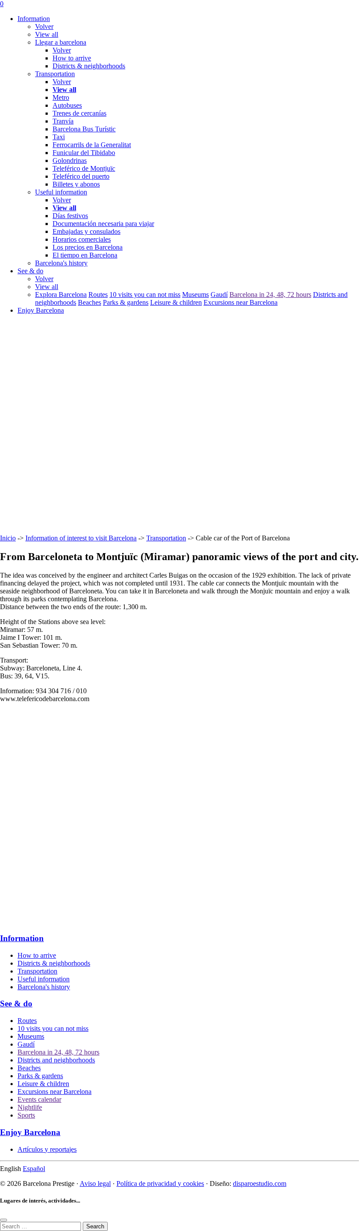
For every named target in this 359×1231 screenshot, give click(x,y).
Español (34, 1168)
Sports (26, 1115)
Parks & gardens (125, 302)
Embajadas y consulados (86, 231)
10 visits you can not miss (144, 294)
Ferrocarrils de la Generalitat (92, 144)
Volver (44, 26)
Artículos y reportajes (47, 1149)
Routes (98, 294)
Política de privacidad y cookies (160, 1183)
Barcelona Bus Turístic (84, 129)
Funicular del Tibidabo (84, 152)
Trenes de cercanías (79, 113)
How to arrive (72, 58)
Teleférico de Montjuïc (84, 168)
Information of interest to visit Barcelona (81, 538)
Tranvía (63, 121)
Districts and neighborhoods (56, 1060)
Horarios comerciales (82, 239)
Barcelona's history (44, 987)
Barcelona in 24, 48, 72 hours (270, 294)
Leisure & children (176, 302)
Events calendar (39, 1099)
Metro (61, 97)
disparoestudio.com (259, 1183)
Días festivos (70, 215)
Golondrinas (70, 160)
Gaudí (219, 294)
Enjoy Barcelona (41, 310)
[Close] (3, 1220)
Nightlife (30, 1107)
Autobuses (67, 105)
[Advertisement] (179, 466)
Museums (195, 294)
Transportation (166, 538)
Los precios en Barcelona (88, 247)
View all (46, 34)
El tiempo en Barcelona (85, 255)
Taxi (59, 137)
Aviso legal (95, 1183)
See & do (30, 271)
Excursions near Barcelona (241, 302)
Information (34, 18)
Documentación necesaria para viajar (103, 223)
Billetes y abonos (76, 184)
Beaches (89, 302)
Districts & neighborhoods (89, 66)
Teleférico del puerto (81, 176)
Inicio (8, 538)
